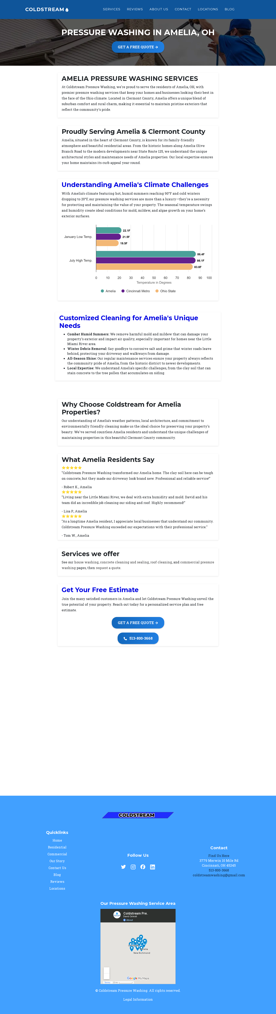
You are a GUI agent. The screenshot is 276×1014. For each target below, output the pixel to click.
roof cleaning (161, 562)
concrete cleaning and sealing (124, 562)
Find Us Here (218, 855)
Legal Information (138, 999)
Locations (208, 9)
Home (57, 840)
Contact (183, 9)
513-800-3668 (141, 638)
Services (111, 9)
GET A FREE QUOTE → (138, 46)
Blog (230, 9)
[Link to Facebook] (245, 9)
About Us (159, 9)
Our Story (57, 861)
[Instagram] (133, 866)
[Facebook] (142, 866)
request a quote (108, 568)
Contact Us (57, 868)
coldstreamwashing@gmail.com (219, 875)
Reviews (135, 9)
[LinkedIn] (152, 866)
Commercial (57, 854)
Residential (57, 847)
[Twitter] (123, 866)
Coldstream (45, 9)
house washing (86, 562)
